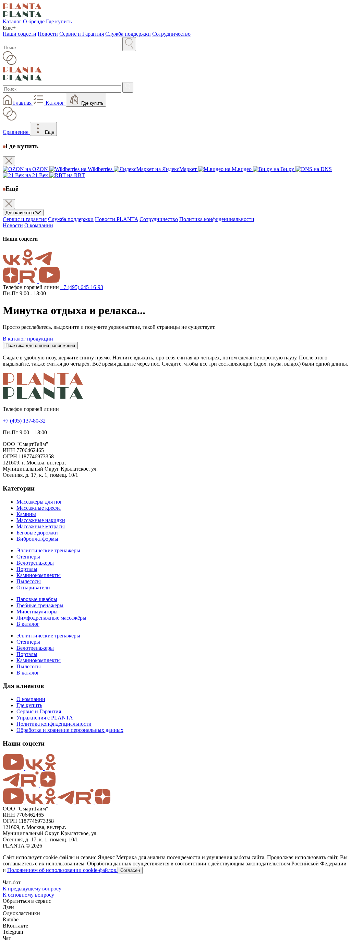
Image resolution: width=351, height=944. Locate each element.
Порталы (26, 569)
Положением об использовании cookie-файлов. (62, 870)
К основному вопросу (28, 895)
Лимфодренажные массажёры (51, 618)
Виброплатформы (37, 539)
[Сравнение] (175, 58)
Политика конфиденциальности (216, 219)
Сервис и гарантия (25, 219)
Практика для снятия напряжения (40, 345)
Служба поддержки (128, 34)
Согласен (130, 870)
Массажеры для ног (39, 502)
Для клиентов (20, 212)
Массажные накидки (40, 520)
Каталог (12, 21)
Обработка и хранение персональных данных (69, 730)
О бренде (34, 21)
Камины (26, 514)
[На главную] (175, 11)
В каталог (27, 624)
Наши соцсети (19, 34)
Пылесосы (28, 581)
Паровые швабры (36, 599)
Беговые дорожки (37, 533)
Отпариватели (33, 587)
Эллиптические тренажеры (48, 550)
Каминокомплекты (38, 575)
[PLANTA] (175, 386)
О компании (38, 225)
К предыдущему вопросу (32, 888)
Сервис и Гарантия (81, 34)
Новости (48, 34)
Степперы (28, 557)
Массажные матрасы (40, 526)
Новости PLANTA (116, 219)
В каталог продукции (28, 339)
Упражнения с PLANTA (44, 718)
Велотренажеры (35, 563)
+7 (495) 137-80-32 (24, 421)
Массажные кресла (38, 508)
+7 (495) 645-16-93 (81, 287)
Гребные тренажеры (39, 605)
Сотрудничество (171, 34)
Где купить (59, 21)
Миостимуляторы (37, 611)
